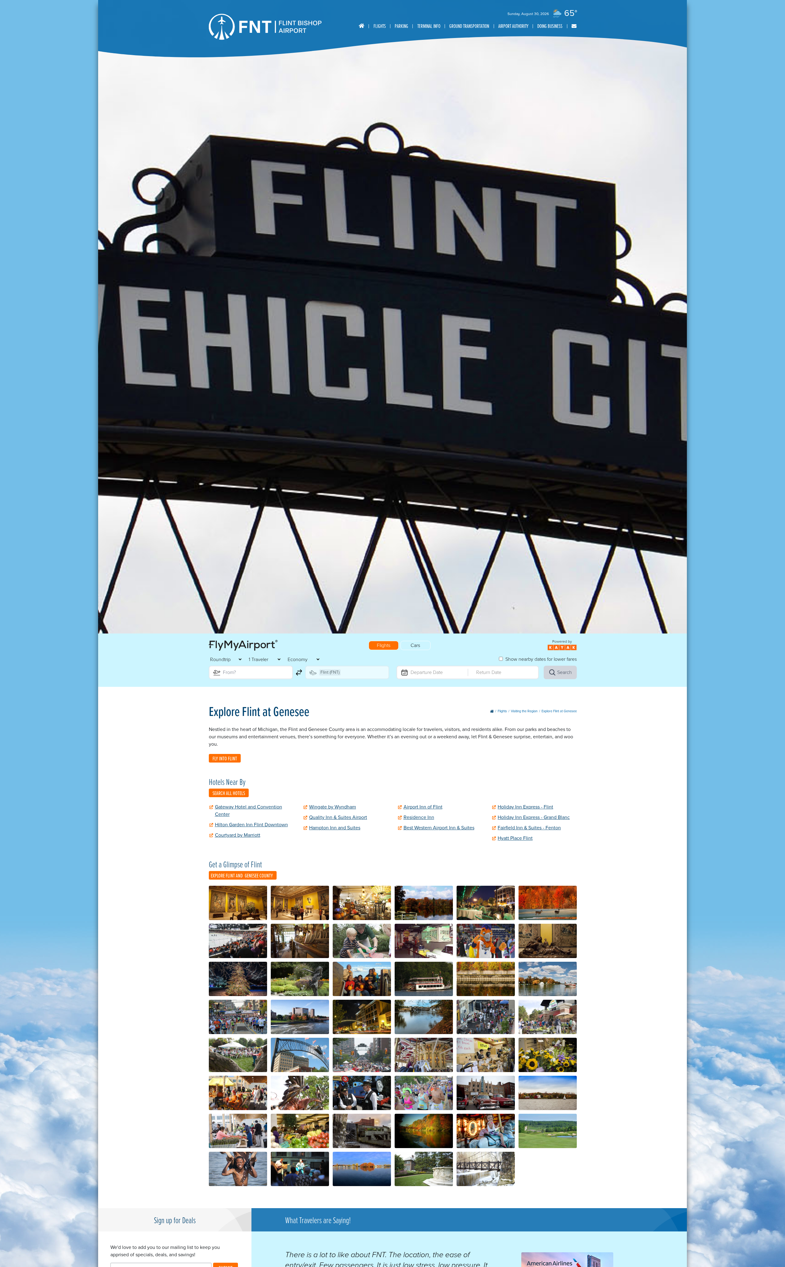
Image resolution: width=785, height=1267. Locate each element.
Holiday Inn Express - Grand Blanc (534, 817)
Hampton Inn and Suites (334, 827)
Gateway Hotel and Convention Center (248, 810)
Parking (401, 25)
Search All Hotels (229, 793)
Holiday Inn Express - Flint (525, 806)
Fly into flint (225, 758)
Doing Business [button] (549, 25)
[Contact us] (574, 26)
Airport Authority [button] (513, 25)
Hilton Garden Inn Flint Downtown (251, 824)
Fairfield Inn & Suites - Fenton (529, 827)
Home (361, 26)
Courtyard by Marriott (237, 835)
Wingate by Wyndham (332, 806)
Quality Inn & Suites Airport (338, 817)
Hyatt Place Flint (515, 838)
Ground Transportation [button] (469, 25)
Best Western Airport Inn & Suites (439, 827)
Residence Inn (419, 817)
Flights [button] (379, 25)
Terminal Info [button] (428, 25)
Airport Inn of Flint (423, 806)
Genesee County (259, 875)
